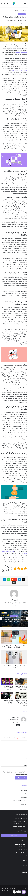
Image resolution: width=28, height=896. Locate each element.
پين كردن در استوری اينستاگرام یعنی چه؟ (9, 687)
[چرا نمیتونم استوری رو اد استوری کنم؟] (7, 695)
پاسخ (18, 725)
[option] (14, 618)
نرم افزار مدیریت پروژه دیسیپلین (20, 800)
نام (26, 758)
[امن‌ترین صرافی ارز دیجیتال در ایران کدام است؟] (21, 681)
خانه (24, 10)
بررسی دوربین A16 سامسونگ (19, 826)
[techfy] (14, 3)
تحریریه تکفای (22, 20)
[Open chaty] (24, 892)
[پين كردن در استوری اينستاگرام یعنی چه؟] (7, 681)
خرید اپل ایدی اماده (23, 804)
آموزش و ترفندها (18, 10)
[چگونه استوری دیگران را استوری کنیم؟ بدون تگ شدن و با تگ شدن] (21, 695)
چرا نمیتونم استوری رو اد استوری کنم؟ (8, 701)
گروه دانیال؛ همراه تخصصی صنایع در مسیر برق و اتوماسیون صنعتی (14, 620)
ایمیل (25, 765)
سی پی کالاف (24, 790)
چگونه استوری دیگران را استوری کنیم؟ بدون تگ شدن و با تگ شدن (21, 702)
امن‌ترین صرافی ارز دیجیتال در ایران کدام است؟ (21, 687)
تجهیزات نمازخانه (23, 797)
